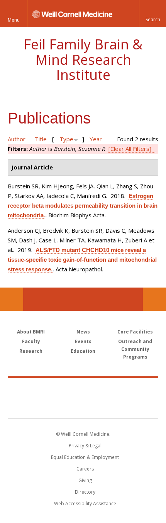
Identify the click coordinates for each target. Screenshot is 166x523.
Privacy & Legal (85, 445)
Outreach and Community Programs (135, 349)
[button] (152, 13)
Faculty (31, 341)
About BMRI (31, 331)
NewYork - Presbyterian (83, 406)
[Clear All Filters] (129, 148)
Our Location (11, 299)
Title (41, 139)
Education (83, 351)
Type (66, 139)
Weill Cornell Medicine (83, 389)
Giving (85, 480)
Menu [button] (14, 20)
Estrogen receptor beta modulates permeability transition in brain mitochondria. (83, 205)
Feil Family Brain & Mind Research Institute (83, 59)
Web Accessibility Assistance (85, 503)
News (83, 331)
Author (16, 139)
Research (30, 351)
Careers (85, 468)
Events (83, 341)
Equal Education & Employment (85, 457)
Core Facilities (135, 331)
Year (96, 139)
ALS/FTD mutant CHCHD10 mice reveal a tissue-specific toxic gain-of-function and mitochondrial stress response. (82, 260)
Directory (85, 492)
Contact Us (154, 299)
